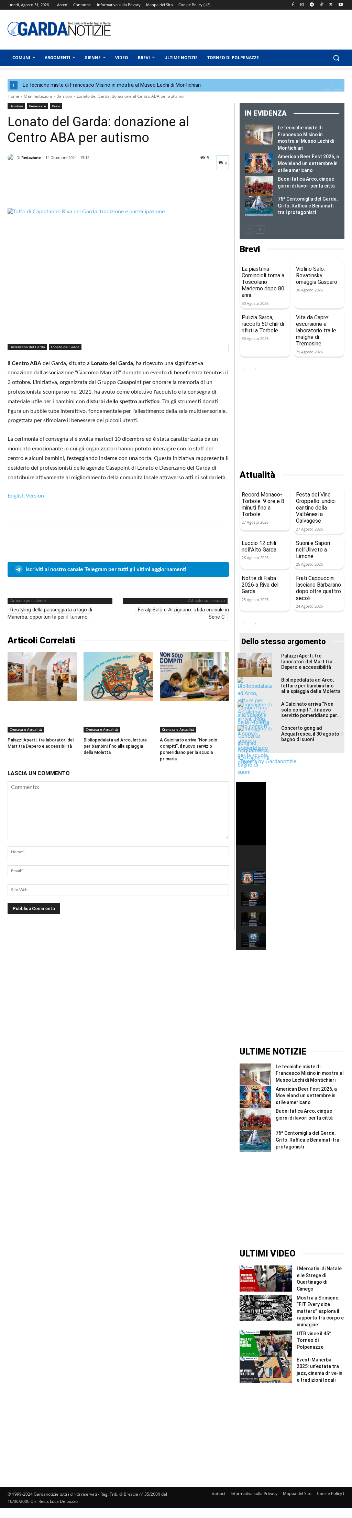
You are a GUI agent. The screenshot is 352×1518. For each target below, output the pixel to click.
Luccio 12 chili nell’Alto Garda (259, 546)
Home (13, 96)
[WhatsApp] (62, 191)
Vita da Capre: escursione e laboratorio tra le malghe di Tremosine (316, 330)
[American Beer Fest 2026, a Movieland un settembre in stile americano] (259, 163)
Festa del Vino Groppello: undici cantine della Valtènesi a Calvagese (316, 507)
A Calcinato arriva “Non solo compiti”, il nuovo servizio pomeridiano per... (311, 709)
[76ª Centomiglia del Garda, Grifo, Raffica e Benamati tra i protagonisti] (259, 206)
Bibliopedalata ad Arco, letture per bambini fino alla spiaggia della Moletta (115, 746)
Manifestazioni (38, 96)
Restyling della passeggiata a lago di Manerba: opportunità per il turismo (50, 613)
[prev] (327, 85)
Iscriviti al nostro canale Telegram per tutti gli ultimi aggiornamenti (105, 569)
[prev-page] (249, 229)
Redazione (31, 157)
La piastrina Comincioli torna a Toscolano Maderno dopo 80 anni (263, 282)
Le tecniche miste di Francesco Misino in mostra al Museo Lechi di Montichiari (112, 85)
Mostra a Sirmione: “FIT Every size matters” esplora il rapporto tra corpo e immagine (320, 1311)
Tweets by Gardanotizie (268, 761)
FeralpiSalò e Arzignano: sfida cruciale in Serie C (183, 613)
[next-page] (260, 229)
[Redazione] (12, 157)
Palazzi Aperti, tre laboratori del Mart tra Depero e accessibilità (306, 661)
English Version (26, 496)
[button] (336, 58)
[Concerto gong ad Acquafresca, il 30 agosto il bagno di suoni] (255, 750)
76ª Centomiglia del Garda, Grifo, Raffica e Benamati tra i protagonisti (308, 205)
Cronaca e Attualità (26, 729)
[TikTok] (322, 5)
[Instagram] (302, 5)
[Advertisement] (214, 28)
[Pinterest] (46, 191)
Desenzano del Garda (27, 346)
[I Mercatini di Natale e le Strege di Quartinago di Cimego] (266, 1278)
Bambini (64, 96)
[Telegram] (312, 5)
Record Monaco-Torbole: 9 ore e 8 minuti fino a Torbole (263, 504)
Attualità (257, 475)
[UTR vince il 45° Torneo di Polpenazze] (266, 1343)
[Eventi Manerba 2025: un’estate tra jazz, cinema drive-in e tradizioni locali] (266, 1370)
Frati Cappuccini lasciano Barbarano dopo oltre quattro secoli (318, 588)
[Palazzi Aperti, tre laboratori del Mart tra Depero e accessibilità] (42, 676)
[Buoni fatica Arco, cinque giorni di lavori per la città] (259, 186)
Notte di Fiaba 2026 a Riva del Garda (260, 585)
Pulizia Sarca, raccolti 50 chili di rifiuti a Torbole (263, 324)
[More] (78, 191)
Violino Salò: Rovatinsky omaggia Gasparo (316, 275)
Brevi (56, 106)
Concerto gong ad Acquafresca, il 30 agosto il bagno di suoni (312, 733)
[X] (331, 5)
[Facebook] (293, 5)
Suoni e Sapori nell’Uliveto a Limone (313, 549)
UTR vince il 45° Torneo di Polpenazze (314, 1340)
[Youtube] (340, 5)
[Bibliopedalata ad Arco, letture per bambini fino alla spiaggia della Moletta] (118, 676)
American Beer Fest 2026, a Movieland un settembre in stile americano (308, 163)
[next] (338, 85)
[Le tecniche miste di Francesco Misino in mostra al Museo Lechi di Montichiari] (259, 135)
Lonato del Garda (65, 346)
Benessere (37, 106)
